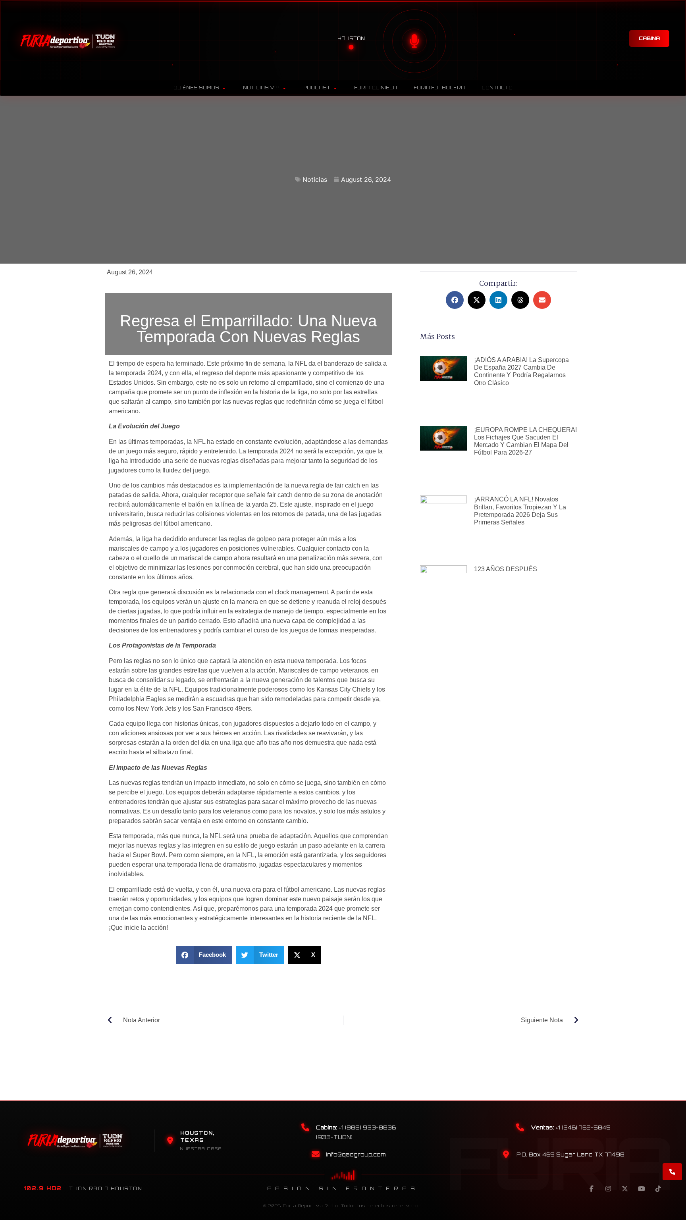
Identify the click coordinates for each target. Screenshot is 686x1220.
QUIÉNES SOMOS (196, 88)
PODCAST (316, 88)
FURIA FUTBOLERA (439, 88)
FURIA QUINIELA (375, 88)
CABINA (649, 38)
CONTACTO (497, 88)
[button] (204, 955)
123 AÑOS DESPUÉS (505, 569)
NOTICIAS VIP (261, 88)
